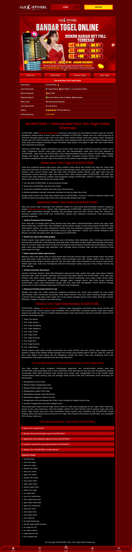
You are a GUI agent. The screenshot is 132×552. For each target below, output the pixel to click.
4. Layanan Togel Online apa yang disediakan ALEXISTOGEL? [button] (46, 444)
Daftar (66, 551)
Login (39, 550)
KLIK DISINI (50, 114)
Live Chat (119, 550)
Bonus (13, 550)
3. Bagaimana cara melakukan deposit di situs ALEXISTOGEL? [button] (46, 439)
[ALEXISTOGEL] (33, 8)
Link (92, 550)
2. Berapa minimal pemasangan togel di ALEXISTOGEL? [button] (43, 433)
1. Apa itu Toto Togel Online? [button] (33, 428)
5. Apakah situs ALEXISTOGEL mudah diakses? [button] (40, 450)
